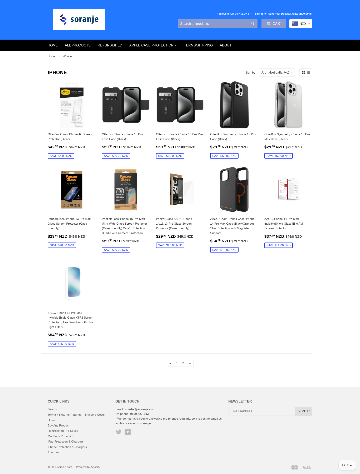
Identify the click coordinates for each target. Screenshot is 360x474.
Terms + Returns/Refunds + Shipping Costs (76, 414)
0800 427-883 (139, 413)
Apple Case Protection (151, 45)
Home (53, 45)
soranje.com (64, 467)
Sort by (250, 72)
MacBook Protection (61, 436)
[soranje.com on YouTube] (128, 433)
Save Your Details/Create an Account (290, 13)
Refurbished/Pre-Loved (63, 430)
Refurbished (110, 45)
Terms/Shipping (198, 45)
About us (53, 452)
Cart (277, 23)
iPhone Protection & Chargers (67, 447)
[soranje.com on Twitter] (118, 433)
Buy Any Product (58, 425)
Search (52, 409)
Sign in (259, 13)
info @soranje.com (141, 409)
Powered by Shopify (88, 467)
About (225, 45)
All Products (78, 45)
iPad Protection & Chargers (66, 441)
